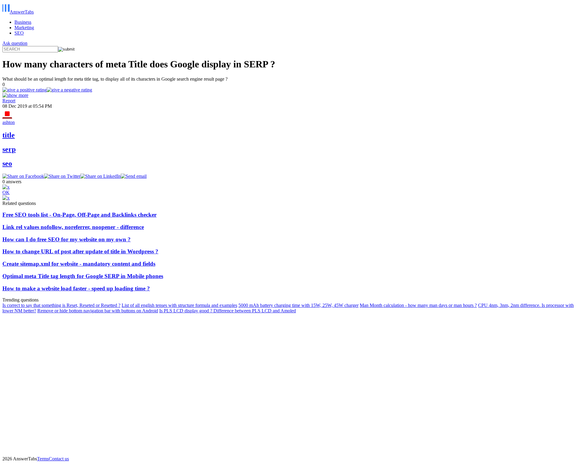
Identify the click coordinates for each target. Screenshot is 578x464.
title (8, 135)
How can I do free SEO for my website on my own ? (66, 239)
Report (8, 100)
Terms (43, 458)
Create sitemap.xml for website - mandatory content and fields (78, 264)
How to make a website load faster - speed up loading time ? (76, 288)
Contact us (59, 458)
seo (7, 163)
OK (6, 192)
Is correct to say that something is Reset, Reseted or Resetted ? (61, 305)
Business (22, 22)
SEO (19, 33)
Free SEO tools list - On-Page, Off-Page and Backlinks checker (79, 215)
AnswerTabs (22, 11)
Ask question (14, 43)
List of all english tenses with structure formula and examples (179, 305)
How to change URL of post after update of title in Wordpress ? (80, 251)
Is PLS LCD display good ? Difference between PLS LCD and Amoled (227, 310)
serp (9, 149)
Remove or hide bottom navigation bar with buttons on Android (97, 310)
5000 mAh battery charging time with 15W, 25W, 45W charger (298, 305)
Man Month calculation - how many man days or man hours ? (418, 305)
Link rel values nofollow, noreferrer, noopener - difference (73, 227)
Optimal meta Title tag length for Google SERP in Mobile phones (82, 276)
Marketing (24, 27)
